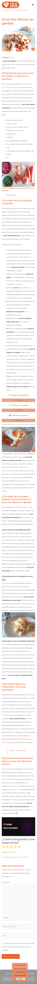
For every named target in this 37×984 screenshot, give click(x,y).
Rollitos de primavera (17, 750)
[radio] (3, 847)
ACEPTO (20, 979)
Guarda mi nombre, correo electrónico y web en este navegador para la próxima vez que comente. (18, 946)
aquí (25, 975)
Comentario (6, 882)
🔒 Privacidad (29, 973)
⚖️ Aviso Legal (8, 973)
